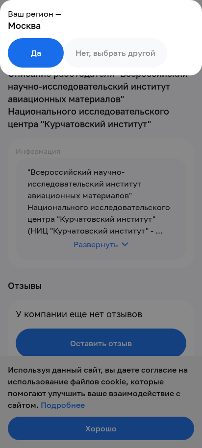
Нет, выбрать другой (115, 53)
